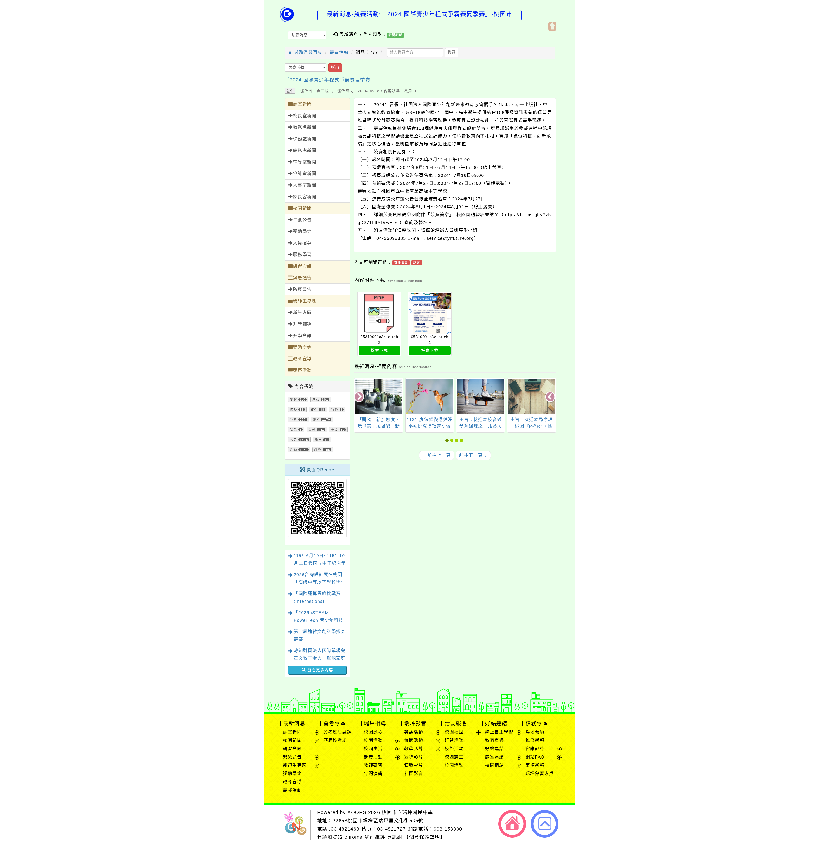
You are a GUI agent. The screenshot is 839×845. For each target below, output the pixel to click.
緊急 (293, 429)
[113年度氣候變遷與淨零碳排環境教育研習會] (429, 396)
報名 (290, 91)
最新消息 (294, 723)
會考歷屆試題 (337, 732)
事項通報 (534, 765)
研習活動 (454, 740)
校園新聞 (302, 208)
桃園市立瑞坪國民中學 (407, 812)
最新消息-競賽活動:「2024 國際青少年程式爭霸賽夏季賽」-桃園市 (419, 14)
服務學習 (302, 254)
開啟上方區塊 (552, 26)
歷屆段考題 (335, 740)
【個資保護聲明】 (424, 837)
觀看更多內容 (319, 670)
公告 (293, 439)
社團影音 (413, 773)
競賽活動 (339, 52)
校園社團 (454, 732)
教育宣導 (494, 740)
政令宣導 (302, 358)
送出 (335, 67)
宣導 (293, 419)
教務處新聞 (305, 127)
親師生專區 (305, 301)
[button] (447, 440)
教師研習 (373, 765)
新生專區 (302, 312)
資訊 (311, 429)
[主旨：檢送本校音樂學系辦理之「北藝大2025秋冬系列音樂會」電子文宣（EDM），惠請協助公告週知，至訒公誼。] (480, 396)
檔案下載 (379, 350)
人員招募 (302, 243)
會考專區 (334, 723)
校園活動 (373, 740)
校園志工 (454, 757)
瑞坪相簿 (375, 723)
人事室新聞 (305, 185)
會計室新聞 (305, 173)
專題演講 (373, 773)
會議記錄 (534, 748)
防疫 (293, 409)
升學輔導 (302, 324)
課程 (317, 449)
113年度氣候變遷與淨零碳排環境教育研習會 (429, 426)
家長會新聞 (305, 196)
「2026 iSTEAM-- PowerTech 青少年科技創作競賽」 (318, 620)
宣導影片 (413, 757)
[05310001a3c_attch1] (430, 313)
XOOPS (356, 812)
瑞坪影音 (415, 723)
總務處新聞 (305, 150)
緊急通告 (302, 277)
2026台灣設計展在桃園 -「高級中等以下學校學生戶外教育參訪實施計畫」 (320, 582)
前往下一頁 (473, 455)
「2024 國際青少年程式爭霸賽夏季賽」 (330, 80)
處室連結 (494, 757)
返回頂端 (544, 824)
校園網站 (494, 765)
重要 (334, 429)
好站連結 (496, 723)
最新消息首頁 (307, 52)
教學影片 (413, 748)
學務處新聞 (305, 139)
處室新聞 (302, 104)
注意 (315, 399)
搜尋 (452, 52)
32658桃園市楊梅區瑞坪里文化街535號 (378, 820)
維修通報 (534, 740)
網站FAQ (535, 757)
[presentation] (359, 397)
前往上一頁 (437, 455)
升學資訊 (302, 335)
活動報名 (456, 723)
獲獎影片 (413, 765)
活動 (293, 449)
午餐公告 (302, 220)
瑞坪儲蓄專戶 (539, 773)
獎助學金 (302, 231)
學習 (293, 399)
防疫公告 (302, 289)
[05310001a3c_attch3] (379, 313)
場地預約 (534, 732)
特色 (334, 409)
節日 (318, 439)
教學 (314, 409)
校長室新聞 (305, 115)
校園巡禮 (373, 732)
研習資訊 (302, 266)
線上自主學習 (499, 732)
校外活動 (454, 748)
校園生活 (373, 748)
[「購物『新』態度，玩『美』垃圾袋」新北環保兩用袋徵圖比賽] (378, 396)
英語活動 (413, 732)
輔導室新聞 (305, 162)
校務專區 (536, 723)
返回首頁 (512, 824)
